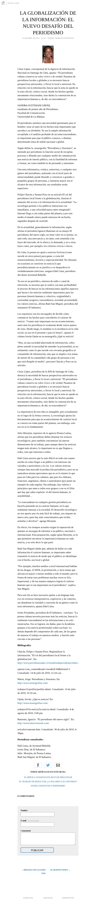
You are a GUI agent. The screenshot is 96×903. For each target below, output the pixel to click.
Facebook (38, 765)
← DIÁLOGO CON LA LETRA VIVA (33, 871)
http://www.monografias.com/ (33, 683)
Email (58, 765)
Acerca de (28, 898)
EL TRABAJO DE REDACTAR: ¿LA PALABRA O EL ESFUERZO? (48, 781)
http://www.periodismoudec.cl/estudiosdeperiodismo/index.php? (50, 662)
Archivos (48, 898)
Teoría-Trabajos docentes (60, 38)
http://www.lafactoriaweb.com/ (33, 723)
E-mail (30, 821)
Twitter (48, 765)
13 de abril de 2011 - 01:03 (34, 38)
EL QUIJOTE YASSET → (60, 870)
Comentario (26, 831)
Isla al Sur (13, 3)
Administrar (68, 898)
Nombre (24, 810)
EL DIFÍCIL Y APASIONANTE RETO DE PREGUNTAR (48, 777)
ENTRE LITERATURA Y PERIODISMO (48, 786)
